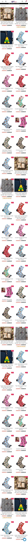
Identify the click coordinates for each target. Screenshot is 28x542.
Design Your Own (7, 27)
